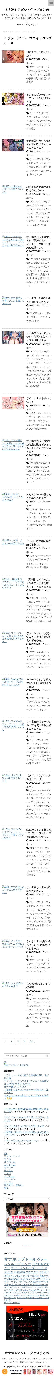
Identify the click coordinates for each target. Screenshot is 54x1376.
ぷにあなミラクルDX (30, 1279)
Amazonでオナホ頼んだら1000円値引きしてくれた (39, 683)
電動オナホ (41, 428)
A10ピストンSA (37, 598)
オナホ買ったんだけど (15, 1087)
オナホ (40, 74)
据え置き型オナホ (39, 278)
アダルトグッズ (12, 1156)
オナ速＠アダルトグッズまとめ (27, 9)
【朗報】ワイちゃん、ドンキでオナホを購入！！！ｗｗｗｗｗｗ (38, 583)
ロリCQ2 (31, 225)
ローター (8, 1182)
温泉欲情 (39, 817)
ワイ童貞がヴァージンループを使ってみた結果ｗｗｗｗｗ (38, 725)
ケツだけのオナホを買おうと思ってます (24, 1126)
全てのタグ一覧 (12, 1302)
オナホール (9, 1162)
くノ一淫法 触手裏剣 (37, 806)
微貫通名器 (41, 78)
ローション (9, 1179)
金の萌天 (44, 567)
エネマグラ (32, 1272)
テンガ (29, 221)
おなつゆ (26, 1287)
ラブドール (9, 1176)
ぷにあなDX (32, 863)
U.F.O (32, 413)
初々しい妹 (36, 174)
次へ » (32, 1041)
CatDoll (30, 1295)
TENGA (33, 201)
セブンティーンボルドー (20, 1285)
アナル (7, 1159)
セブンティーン (38, 367)
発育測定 (31, 875)
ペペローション (22, 1298)
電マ (6, 1188)
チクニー (8, 1168)
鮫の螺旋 (34, 386)
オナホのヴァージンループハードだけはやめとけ (38, 98)
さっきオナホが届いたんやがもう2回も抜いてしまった (38, 945)
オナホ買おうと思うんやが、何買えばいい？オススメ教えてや (38, 337)
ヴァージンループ (38, 67)
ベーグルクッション (13, 1287)
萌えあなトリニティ (40, 925)
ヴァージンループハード (27, 1268)
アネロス (45, 1279)
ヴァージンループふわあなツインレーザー (38, 213)
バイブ (7, 1173)
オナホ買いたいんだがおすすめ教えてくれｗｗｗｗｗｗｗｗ (38, 144)
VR (5, 1153)
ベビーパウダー (41, 1293)
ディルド (8, 1170)
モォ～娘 (36, 1295)
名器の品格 (35, 1290)
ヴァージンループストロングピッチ (38, 910)
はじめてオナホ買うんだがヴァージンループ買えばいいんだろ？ (38, 833)
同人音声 (15, 1290)
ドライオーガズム (29, 1275)
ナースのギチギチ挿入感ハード (38, 752)
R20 (31, 556)
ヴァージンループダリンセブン (38, 421)
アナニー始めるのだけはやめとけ (20, 1140)
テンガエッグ (42, 221)
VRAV (42, 509)
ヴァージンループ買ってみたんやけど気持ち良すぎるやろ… (38, 637)
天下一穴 (37, 378)
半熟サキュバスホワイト (36, 1298)
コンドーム (9, 1165)
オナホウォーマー (40, 1285)
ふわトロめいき (37, 1287)
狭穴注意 (42, 225)
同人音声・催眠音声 (14, 1185)
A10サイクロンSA (27, 1293)
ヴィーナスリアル (10, 1298)
